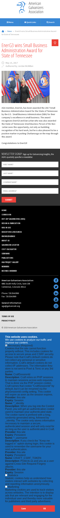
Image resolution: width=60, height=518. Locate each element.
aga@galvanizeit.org (11, 306)
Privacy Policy (8, 320)
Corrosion (6, 214)
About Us (6, 240)
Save (23, 508)
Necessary (20, 345)
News (9, 31)
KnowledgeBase (8, 236)
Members (5, 266)
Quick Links (31, 22)
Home (3, 31)
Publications (7, 258)
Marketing (13, 486)
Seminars (6, 253)
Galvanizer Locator (10, 245)
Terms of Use (8, 316)
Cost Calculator (9, 249)
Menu (10, 22)
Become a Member (9, 270)
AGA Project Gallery (10, 262)
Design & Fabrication (11, 223)
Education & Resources (12, 232)
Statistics (13, 475)
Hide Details (9, 510)
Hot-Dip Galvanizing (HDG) (13, 219)
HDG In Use (6, 227)
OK (44, 508)
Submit (8, 199)
